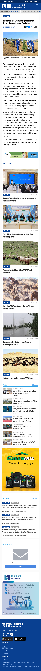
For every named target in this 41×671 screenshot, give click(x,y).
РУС (35, 1)
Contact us (5, 653)
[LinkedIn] (27, 27)
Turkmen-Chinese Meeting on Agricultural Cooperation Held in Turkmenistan (20, 199)
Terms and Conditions (8, 649)
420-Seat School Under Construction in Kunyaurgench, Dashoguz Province (23, 420)
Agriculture (6, 16)
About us (4, 646)
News (5, 385)
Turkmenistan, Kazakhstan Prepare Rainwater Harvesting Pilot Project (17, 343)
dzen (11, 634)
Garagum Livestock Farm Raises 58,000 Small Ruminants (17, 271)
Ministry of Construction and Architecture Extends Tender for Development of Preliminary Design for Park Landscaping (19, 506)
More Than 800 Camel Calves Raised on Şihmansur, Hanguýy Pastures (19, 307)
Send (20, 567)
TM (31, 1)
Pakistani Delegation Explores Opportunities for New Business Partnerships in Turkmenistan (24, 393)
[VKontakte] (29, 27)
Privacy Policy (6, 651)
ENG (26, 1)
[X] (25, 27)
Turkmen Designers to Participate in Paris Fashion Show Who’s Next (23, 427)
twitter (3, 634)
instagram (7, 634)
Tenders (6, 498)
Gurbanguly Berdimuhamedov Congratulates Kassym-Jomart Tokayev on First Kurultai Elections (24, 411)
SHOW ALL (35, 385)
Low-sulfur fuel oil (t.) (24, 11)
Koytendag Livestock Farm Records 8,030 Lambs (18, 378)
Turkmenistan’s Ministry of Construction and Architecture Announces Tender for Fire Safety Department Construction (19, 530)
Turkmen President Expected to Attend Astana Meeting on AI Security (25, 402)
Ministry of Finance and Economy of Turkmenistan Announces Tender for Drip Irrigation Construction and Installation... (19, 518)
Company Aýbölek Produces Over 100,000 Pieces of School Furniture (24, 443)
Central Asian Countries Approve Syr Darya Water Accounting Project (18, 235)
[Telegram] (31, 27)
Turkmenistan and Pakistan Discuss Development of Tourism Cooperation (22, 435)
